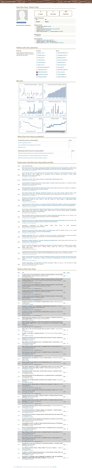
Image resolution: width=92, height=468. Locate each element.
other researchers (47, 30)
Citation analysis (29, 277)
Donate (68, 1)
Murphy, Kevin (61, 57)
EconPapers (38, 35)
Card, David (60, 67)
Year (19, 165)
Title (23, 272)
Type (64, 272)
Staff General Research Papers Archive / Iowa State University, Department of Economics (35, 153)
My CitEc (60, 1)
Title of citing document (27, 165)
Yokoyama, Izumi (41, 69)
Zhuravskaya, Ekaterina (43, 67)
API (65, 1)
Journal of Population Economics (24, 142)
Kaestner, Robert (61, 76)
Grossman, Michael (62, 52)
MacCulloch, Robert (62, 69)
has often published (55, 28)
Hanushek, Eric (61, 62)
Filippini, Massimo (42, 72)
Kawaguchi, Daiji (41, 76)
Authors (19, 1)
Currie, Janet (60, 72)
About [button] (89, 1)
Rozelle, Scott (41, 55)
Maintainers (74, 1)
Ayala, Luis (40, 64)
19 (48, 31)
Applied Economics (22, 147)
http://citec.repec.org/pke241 (47, 40)
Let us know (60, 42)
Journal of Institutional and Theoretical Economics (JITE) (29, 145)
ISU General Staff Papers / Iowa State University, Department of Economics (33, 155)
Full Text (24, 277)
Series (23, 1)
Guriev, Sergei (41, 62)
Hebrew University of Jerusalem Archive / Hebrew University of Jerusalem (32, 157)
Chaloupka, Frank (61, 55)
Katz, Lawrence (61, 64)
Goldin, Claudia (61, 74)
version (32, 282)
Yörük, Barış (40, 60)
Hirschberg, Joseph (42, 74)
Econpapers (29, 170)
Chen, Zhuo (40, 57)
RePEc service (19, 466)
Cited (68, 272)
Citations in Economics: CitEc (8, 1)
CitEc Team (55, 466)
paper (35, 170)
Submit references (82, 1)
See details (48, 26)
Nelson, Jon (40, 52)
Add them (47, 42)
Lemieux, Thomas (61, 60)
